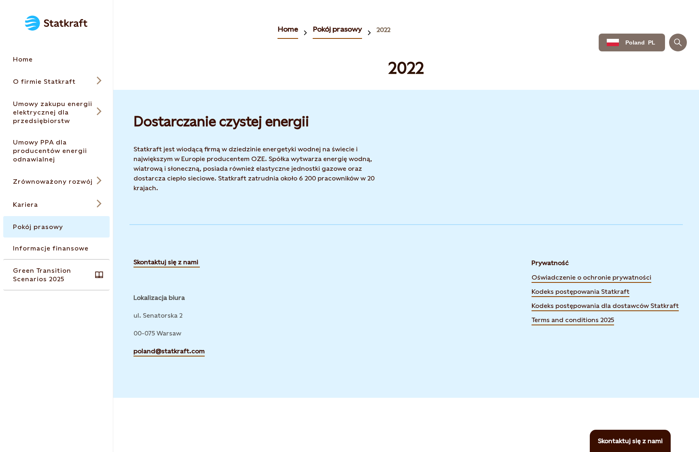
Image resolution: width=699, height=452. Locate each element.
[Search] (678, 42)
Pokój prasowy (337, 29)
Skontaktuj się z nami (166, 262)
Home (287, 29)
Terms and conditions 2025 (573, 320)
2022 (383, 30)
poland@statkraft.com (169, 351)
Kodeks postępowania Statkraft (580, 291)
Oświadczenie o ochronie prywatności (591, 276)
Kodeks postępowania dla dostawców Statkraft (605, 305)
